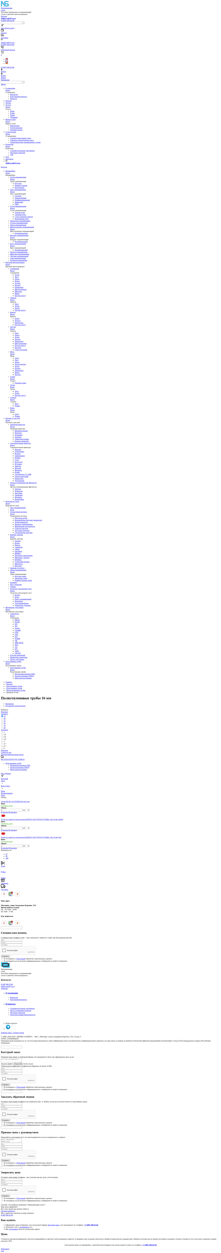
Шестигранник (21, 289)
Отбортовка (19, 452)
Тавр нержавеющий (18, 258)
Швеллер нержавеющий (19, 254)
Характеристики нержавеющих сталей (25, 142)
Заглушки (18, 493)
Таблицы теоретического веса (22, 140)
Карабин (13, 582)
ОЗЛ (16, 632)
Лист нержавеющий (18, 190)
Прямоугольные (21, 185)
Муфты (17, 458)
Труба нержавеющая (18, 177)
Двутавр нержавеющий (19, 256)
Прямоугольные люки (23, 580)
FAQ (7, 157)
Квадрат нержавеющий (19, 235)
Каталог (4, 16)
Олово (12, 377)
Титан (12, 385)
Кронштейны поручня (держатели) (28, 520)
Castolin (18, 630)
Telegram (4, 988)
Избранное (5, 80)
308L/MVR (19, 643)
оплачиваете (24, 1227)
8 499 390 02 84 (7, 984)
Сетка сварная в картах (24, 217)
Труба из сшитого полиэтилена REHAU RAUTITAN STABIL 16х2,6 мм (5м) (31, 837)
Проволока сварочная (18, 657)
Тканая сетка (20, 213)
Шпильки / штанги (22, 558)
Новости (13, 99)
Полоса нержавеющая (18, 252)
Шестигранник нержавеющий (22, 227)
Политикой (20, 959)
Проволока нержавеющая (20, 221)
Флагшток (19, 601)
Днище (13, 587)
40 (5, 728)
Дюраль (13, 298)
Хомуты (18, 466)
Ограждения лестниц (18, 512)
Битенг (17, 595)
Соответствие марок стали (20, 138)
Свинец (13, 397)
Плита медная (20, 364)
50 (6, 856)
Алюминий (14, 269)
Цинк (12, 408)
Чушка (17, 406)
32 (5, 725)
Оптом (8, 103)
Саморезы (19, 547)
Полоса (17, 285)
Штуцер (18, 468)
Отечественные (16, 128)
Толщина (4, 730)
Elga (16, 645)
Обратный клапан (22, 439)
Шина (17, 294)
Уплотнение (19, 481)
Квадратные (19, 188)
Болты (17, 543)
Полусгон (18, 462)
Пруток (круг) (20, 296)
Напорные (10, 704)
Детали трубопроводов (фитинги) (23, 483)
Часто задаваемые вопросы (20, 1011)
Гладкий (18, 196)
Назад (8, 90)
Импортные (14, 126)
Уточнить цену (7, 806)
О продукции (11, 132)
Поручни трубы (21, 518)
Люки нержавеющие (18, 570)
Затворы (18, 437)
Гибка (12, 115)
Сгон (17, 460)
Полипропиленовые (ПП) (25, 674)
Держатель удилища (23, 605)
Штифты (18, 560)
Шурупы (18, 566)
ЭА (16, 647)
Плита (17, 281)
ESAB (17, 622)
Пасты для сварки (17, 659)
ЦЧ (16, 649)
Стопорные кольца (22, 562)
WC (16, 624)
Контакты (9, 159)
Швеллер (18, 291)
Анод (17, 358)
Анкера (18, 541)
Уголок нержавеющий (19, 223)
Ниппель (18, 470)
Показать (4, 712)
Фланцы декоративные (24, 524)
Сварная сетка (20, 215)
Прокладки (19, 479)
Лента (17, 279)
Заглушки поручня (22, 531)
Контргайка (19, 499)
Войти (3, 78)
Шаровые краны (21, 431)
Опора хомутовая (21, 476)
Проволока (19, 287)
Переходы (19, 491)
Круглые (18, 183)
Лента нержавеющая (18, 225)
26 (5, 723)
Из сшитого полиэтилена (15, 706)
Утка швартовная (21, 603)
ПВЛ (17, 204)
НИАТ (17, 620)
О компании (10, 88)
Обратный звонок (8, 50)
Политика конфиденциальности (22, 1015)
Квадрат (18, 348)
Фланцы (18, 449)
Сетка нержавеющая (18, 206)
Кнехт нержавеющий (23, 599)
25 (5, 721)
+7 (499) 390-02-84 (91, 1225)
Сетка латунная (21, 350)
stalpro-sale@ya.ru (8, 986)
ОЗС (16, 634)
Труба (17, 275)
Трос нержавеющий (18, 508)
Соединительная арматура (20, 443)
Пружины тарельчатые (24, 555)
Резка (12, 111)
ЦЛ (16, 637)
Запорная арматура (17, 425)
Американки (20, 456)
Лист (17, 277)
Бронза (13, 312)
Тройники (19, 495)
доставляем (13, 1229)
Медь (12, 352)
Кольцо (17, 454)
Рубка (12, 113)
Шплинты (19, 564)
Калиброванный (21, 233)
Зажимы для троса (17, 568)
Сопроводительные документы (22, 151)
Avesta (17, 628)
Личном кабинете (8, 1211)
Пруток (18, 375)
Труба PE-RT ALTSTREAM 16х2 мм (15, 802)
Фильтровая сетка (22, 219)
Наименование (7, 793)
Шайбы (18, 553)
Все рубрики (6, 773)
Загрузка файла (7, 1064)
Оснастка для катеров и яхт (21, 589)
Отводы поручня (21, 528)
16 (5, 716)
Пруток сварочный (17, 655)
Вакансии (14, 94)
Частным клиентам (17, 153)
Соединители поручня (23, 533)
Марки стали (11, 119)
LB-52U (18, 653)
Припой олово (20, 383)
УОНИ (17, 639)
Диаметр (4, 714)
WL (16, 626)
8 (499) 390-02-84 (7, 20)
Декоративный (20, 198)
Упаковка (13, 117)
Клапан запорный (22, 441)
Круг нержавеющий (18, 244)
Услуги (8, 105)
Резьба (17, 472)
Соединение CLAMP (23, 474)
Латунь (13, 327)
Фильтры (18, 497)
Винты (17, 545)
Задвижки (19, 435)
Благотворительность (18, 97)
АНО (17, 651)
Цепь (12, 510)
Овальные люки (21, 578)
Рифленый (19, 202)
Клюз (17, 597)
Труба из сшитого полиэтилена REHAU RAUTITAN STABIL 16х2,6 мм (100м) (32, 819)
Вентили (18, 433)
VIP (11, 155)
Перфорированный (22, 200)
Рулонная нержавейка (18, 260)
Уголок (17, 283)
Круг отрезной (16, 585)
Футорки (18, 464)
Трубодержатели (21, 522)
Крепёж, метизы (16, 535)
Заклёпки (18, 551)
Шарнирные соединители (25, 526)
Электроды (14, 614)
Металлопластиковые (23, 678)
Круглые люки (20, 576)
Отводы (18, 489)
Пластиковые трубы (18, 668)
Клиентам (9, 144)
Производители (16, 130)
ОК (16, 641)
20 (5, 719)
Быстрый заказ (53, 1225)
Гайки (17, 549)
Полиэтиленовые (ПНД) (24, 676)
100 (7, 858)
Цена (3, 795)
